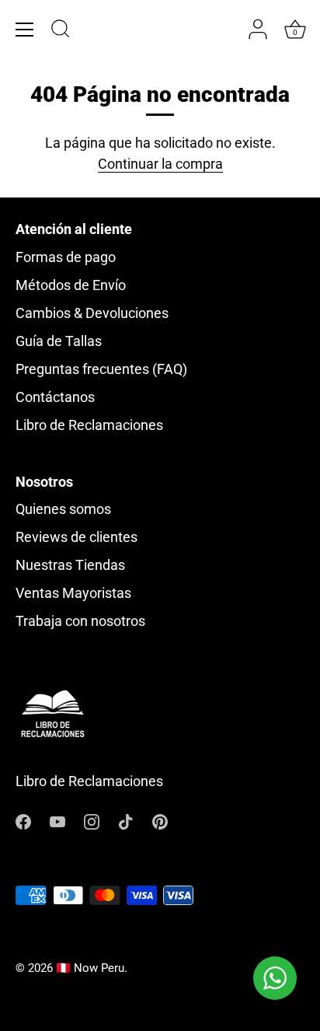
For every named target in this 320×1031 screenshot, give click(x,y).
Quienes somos (63, 509)
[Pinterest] (160, 821)
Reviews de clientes (76, 537)
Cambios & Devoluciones (92, 313)
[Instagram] (91, 821)
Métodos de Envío (71, 285)
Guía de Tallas (59, 341)
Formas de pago (66, 257)
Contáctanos (55, 397)
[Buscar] (60, 31)
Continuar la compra (160, 164)
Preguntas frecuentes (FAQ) (101, 369)
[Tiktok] (126, 821)
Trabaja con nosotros (80, 621)
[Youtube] (57, 821)
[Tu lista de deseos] (227, 30)
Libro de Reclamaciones (89, 425)
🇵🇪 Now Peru (90, 968)
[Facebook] (23, 821)
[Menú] (25, 29)
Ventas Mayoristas (73, 593)
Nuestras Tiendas (70, 565)
